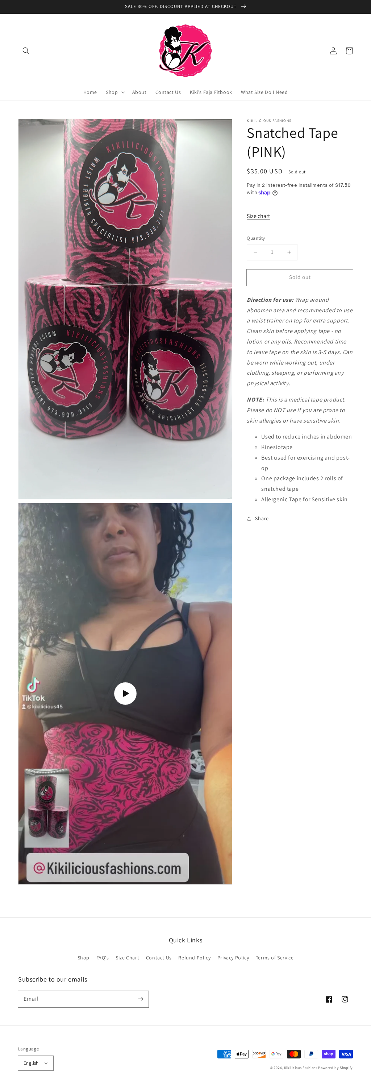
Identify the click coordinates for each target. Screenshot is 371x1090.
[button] (26, 51)
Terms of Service (275, 957)
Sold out (300, 276)
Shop (83, 957)
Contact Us (159, 957)
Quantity (256, 238)
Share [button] (261, 518)
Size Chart (127, 957)
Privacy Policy (233, 957)
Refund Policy (194, 957)
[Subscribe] (141, 999)
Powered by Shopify (335, 1067)
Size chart (258, 216)
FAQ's (102, 957)
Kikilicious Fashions (300, 1067)
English (31, 1063)
